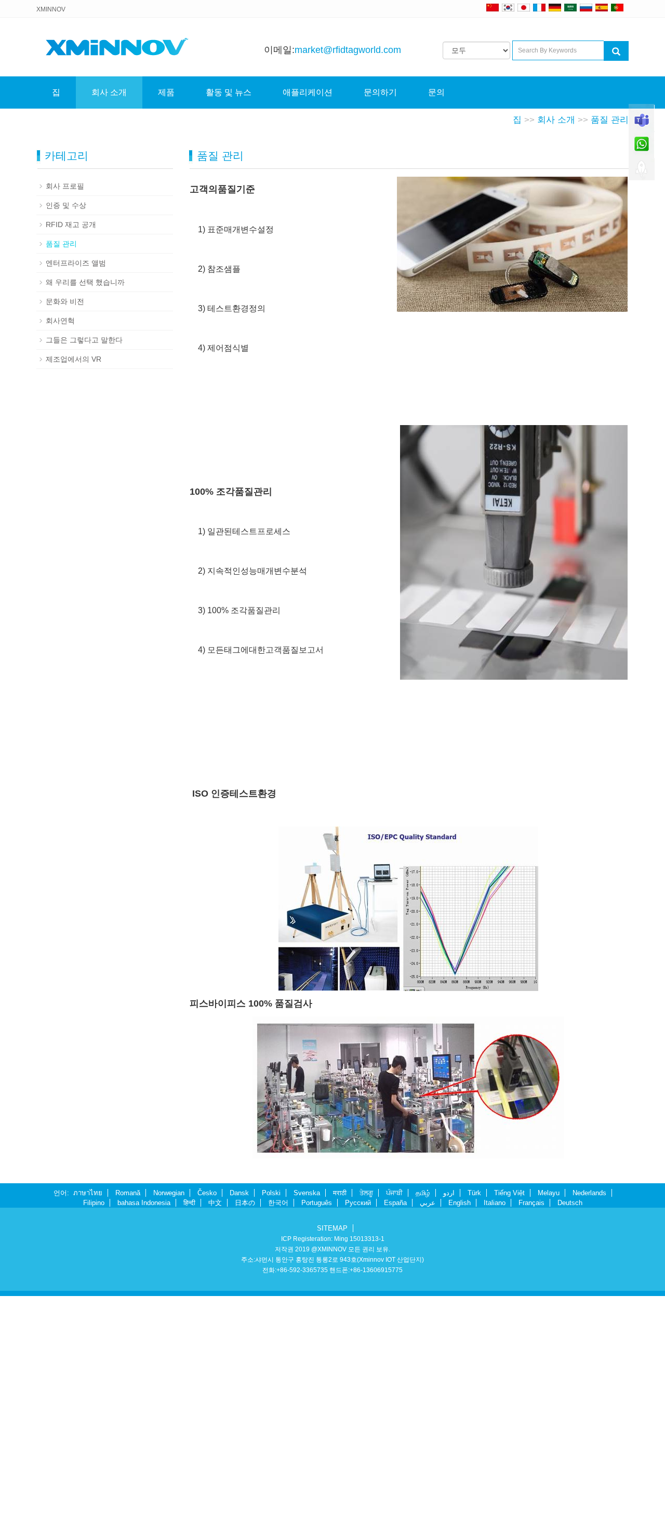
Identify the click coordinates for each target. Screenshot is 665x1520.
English (459, 1203)
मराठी (340, 1193)
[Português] (617, 7)
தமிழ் (423, 1193)
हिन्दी (189, 1203)
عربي (427, 1203)
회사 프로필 (65, 186)
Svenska (307, 1193)
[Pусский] (586, 7)
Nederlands (589, 1193)
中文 (215, 1203)
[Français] (539, 7)
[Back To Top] (642, 172)
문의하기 (380, 92)
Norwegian (168, 1193)
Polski (271, 1193)
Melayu (549, 1193)
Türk (474, 1193)
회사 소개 (109, 92)
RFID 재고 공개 (71, 224)
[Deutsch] (555, 7)
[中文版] (492, 7)
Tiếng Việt (509, 1193)
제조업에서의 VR (73, 359)
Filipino (93, 1203)
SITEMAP (332, 1228)
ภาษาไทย (87, 1193)
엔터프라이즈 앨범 (76, 263)
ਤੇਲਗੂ (366, 1193)
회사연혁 (60, 320)
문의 (436, 92)
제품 (166, 92)
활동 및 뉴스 (228, 92)
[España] (601, 7)
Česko (207, 1193)
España (395, 1203)
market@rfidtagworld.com (348, 50)
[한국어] (508, 7)
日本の (245, 1203)
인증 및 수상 (66, 205)
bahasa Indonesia (143, 1203)
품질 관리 (610, 120)
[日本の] (525, 7)
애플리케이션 (307, 92)
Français (531, 1203)
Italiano (495, 1203)
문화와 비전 (65, 301)
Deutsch (569, 1203)
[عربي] (570, 7)
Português (316, 1203)
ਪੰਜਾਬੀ (394, 1193)
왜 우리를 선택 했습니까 (85, 282)
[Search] (616, 51)
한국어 (278, 1203)
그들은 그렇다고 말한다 (84, 340)
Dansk (239, 1193)
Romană (127, 1193)
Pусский (358, 1203)
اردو (449, 1193)
